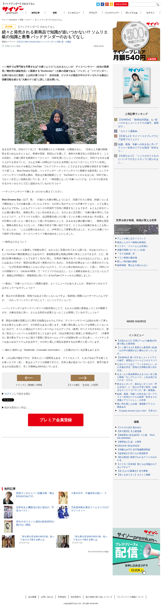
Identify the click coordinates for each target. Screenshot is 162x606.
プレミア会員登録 (56, 420)
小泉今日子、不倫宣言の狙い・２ (89, 493)
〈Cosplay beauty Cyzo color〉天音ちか (137, 410)
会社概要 (32, 597)
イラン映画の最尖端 (127, 257)
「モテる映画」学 (126, 253)
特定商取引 (76, 597)
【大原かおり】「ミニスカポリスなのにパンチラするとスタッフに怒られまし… (138, 159)
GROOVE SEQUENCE (128, 445)
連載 (55, 13)
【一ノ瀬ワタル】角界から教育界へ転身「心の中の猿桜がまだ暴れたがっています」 (137, 350)
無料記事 (35, 13)
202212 (20, 42)
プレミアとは (131, 13)
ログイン (9, 393)
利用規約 (62, 597)
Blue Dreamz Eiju (32, 42)
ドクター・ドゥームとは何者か (132, 246)
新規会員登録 (121, 4)
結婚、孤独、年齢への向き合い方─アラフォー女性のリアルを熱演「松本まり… (138, 147)
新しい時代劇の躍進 (127, 261)
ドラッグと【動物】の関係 (29, 385)
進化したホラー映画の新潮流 (131, 242)
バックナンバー (112, 13)
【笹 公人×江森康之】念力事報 (132, 471)
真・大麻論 (66, 42)
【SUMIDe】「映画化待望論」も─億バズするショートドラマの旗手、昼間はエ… (138, 123)
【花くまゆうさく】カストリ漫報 (133, 474)
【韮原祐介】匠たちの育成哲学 (132, 453)
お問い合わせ (47, 597)
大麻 (58, 42)
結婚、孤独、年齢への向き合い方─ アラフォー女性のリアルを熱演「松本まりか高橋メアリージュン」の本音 (137, 397)
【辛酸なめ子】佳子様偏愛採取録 (133, 449)
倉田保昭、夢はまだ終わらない (132, 265)
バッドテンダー (48, 42)
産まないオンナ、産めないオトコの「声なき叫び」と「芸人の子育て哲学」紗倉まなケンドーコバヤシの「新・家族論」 (137, 387)
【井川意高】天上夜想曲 (129, 431)
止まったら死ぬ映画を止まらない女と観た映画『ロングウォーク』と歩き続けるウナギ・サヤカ (137, 377)
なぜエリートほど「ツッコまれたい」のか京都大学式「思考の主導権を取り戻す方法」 (137, 367)
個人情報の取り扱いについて (99, 597)
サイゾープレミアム (13, 10)
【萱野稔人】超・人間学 (129, 442)
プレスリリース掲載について (130, 597)
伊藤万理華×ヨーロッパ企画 (131, 250)
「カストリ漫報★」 (129, 131)
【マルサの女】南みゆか (129, 427)
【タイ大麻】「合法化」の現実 (82, 385)
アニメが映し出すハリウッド (131, 238)
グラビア (93, 13)
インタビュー (74, 13)
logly (106, 552)
